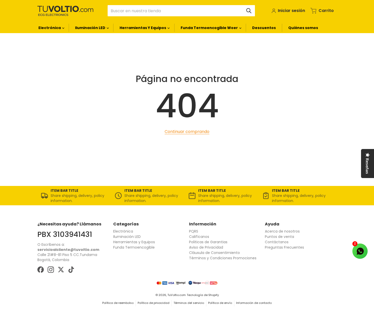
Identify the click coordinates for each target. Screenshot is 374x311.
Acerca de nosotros (282, 231)
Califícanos (199, 236)
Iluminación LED (127, 236)
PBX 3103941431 (64, 234)
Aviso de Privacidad (206, 247)
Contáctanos (277, 242)
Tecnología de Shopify (203, 295)
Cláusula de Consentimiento (214, 252)
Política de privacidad (153, 303)
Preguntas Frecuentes (284, 247)
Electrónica (123, 231)
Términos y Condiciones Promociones (222, 258)
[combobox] (181, 10)
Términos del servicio (189, 303)
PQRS (193, 231)
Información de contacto (254, 303)
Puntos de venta (279, 236)
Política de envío (220, 303)
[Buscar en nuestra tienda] (249, 10)
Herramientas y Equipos (134, 242)
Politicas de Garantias (208, 242)
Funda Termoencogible (134, 247)
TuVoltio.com (176, 295)
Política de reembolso (118, 303)
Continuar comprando (187, 131)
